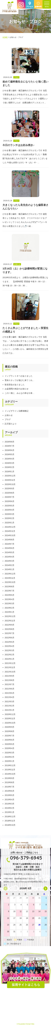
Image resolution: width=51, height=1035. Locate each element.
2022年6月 (9, 637)
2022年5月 (9, 642)
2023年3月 (9, 603)
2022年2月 (9, 654)
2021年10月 (10, 672)
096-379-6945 (26, 858)
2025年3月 (9, 514)
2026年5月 (9, 454)
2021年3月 (9, 701)
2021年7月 (9, 684)
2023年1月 (9, 612)
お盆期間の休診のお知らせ (16, 389)
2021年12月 (10, 663)
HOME (5, 37)
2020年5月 (9, 744)
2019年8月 (9, 782)
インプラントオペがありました (18, 376)
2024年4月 (9, 557)
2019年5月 (9, 795)
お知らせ (9, 415)
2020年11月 (10, 718)
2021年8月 (9, 680)
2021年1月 (9, 710)
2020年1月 (9, 761)
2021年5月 (9, 693)
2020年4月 (9, 748)
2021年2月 (9, 706)
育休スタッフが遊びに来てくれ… (19, 380)
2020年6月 (9, 740)
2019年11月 (10, 769)
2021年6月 (9, 689)
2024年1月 (9, 569)
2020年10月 (10, 723)
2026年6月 (9, 450)
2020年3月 (9, 752)
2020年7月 (9, 735)
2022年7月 (9, 633)
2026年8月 (9, 442)
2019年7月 (9, 787)
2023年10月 (10, 582)
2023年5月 (9, 595)
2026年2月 (9, 467)
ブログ (8, 419)
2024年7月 (9, 544)
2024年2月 (9, 565)
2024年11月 (10, 531)
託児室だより (11, 424)
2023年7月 (9, 591)
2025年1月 (9, 522)
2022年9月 (9, 625)
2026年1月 (9, 471)
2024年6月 (9, 548)
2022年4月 (9, 646)
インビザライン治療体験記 (16, 411)
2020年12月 (10, 714)
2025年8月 (9, 493)
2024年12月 (10, 527)
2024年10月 (10, 535)
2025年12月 (10, 476)
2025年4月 (9, 510)
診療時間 (38, 7)
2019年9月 (9, 778)
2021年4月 (9, 697)
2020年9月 (9, 727)
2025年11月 (10, 480)
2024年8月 (9, 539)
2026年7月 (9, 446)
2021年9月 (9, 676)
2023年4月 (9, 599)
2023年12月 (10, 574)
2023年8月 (9, 586)
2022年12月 (10, 616)
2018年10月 (10, 825)
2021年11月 (10, 667)
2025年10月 (10, 484)
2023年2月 (9, 608)
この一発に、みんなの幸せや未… (19, 393)
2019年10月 (10, 774)
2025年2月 (9, 518)
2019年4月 (9, 799)
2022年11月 (10, 620)
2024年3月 (9, 561)
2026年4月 (9, 459)
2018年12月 (10, 816)
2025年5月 (9, 505)
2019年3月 (9, 804)
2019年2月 (9, 808)
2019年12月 (10, 765)
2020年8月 (9, 731)
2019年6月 (9, 791)
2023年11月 (10, 578)
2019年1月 (9, 812)
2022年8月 (9, 629)
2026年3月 (9, 463)
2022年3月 (9, 650)
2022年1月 (9, 659)
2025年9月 (9, 488)
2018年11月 (10, 821)
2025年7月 (9, 497)
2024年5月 (9, 552)
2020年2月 (9, 757)
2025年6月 (9, 501)
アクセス (29, 7)
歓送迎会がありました (15, 384)
